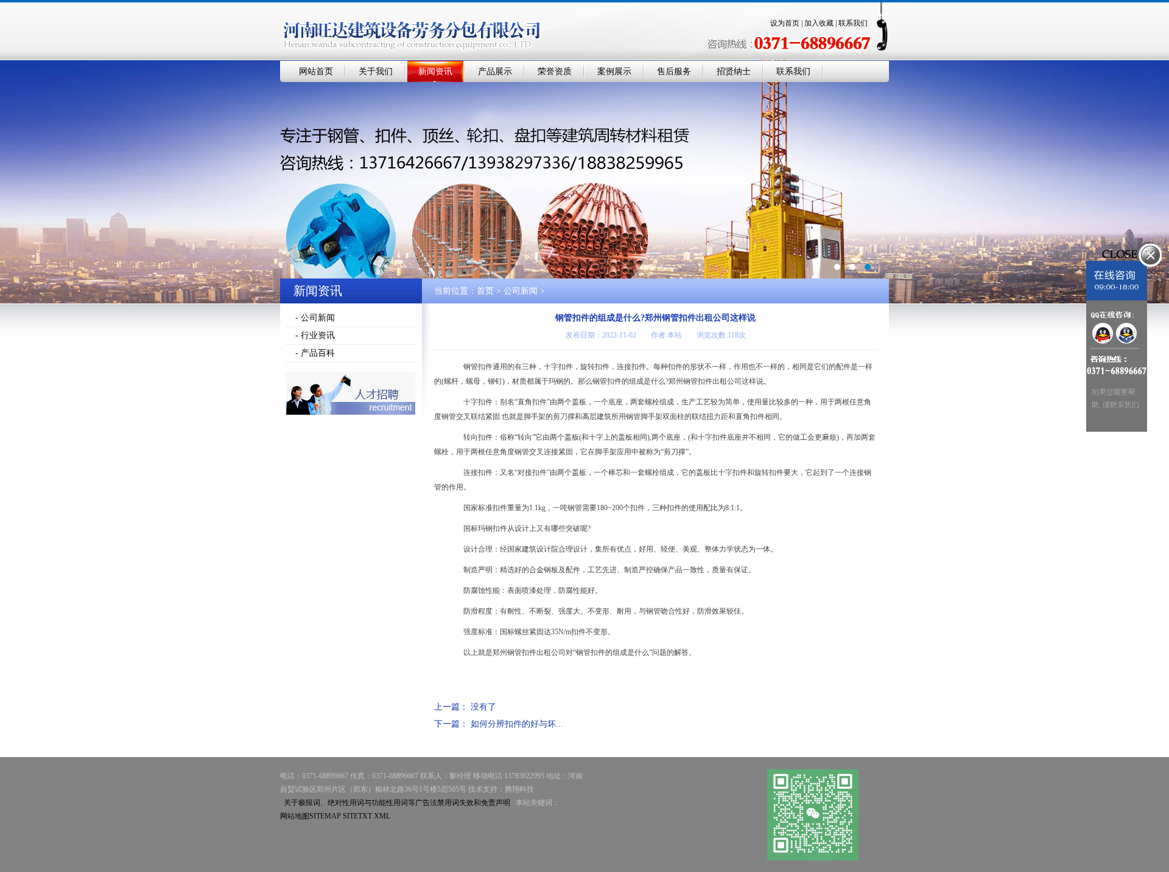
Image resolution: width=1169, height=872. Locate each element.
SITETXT (357, 816)
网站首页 (316, 71)
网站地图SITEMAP (310, 816)
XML (382, 816)
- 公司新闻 (315, 317)
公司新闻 (521, 291)
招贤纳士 (734, 71)
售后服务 (674, 71)
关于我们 (376, 71)
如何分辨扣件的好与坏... (517, 723)
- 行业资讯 (315, 335)
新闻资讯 (435, 71)
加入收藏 (819, 23)
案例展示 (614, 71)
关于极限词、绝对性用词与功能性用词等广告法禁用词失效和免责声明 (397, 802)
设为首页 (784, 23)
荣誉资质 (555, 71)
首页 (485, 291)
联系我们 (853, 23)
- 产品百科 (315, 353)
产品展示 (495, 71)
